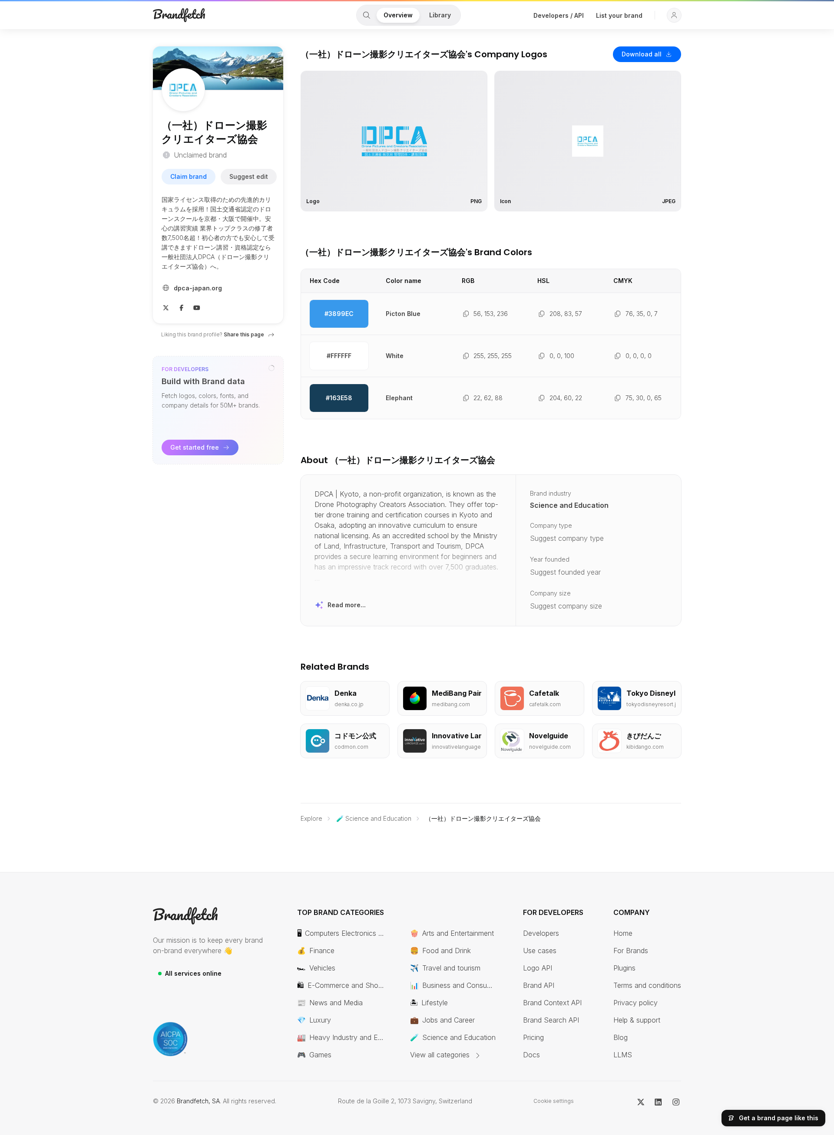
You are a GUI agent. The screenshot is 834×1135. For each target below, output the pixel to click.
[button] (674, 15)
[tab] (366, 15)
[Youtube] (196, 307)
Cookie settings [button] (553, 1101)
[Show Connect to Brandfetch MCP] (271, 368)
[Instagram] (676, 1101)
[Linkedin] (658, 1101)
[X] (166, 307)
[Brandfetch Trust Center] (170, 1039)
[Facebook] (181, 307)
